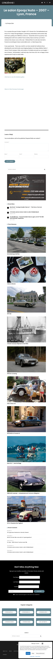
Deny (33, 653)
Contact (5, 654)
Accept (28, 653)
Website (36, 154)
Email (20, 154)
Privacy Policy (37, 656)
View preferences (40, 653)
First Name (16, 577)
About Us (5, 651)
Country (16, 587)
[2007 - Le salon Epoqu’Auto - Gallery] (15, 73)
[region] (26, 187)
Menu (49, 2)
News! (10, 651)
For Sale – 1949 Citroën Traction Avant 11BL (17, 542)
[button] (42, 643)
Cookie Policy (32, 656)
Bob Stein (9, 530)
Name (6, 154)
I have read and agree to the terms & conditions (27, 594)
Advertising (16, 651)
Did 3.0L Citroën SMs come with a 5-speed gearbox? (19, 537)
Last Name (16, 582)
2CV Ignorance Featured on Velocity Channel (18, 532)
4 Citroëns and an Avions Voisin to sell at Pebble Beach (20, 547)
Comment (7, 142)
